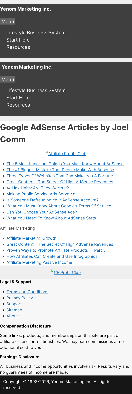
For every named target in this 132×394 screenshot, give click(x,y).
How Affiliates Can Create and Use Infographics (51, 256)
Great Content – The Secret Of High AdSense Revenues (59, 181)
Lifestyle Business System (36, 32)
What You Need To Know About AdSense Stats (51, 218)
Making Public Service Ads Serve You (42, 193)
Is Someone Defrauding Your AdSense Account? (52, 200)
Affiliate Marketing (17, 228)
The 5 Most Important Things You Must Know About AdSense (65, 163)
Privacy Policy (19, 297)
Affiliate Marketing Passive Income (39, 262)
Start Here (18, 40)
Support (14, 303)
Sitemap (14, 310)
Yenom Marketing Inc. (25, 9)
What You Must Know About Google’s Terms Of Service (58, 206)
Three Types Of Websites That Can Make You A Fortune (59, 175)
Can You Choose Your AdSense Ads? (41, 212)
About (12, 315)
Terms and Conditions (27, 291)
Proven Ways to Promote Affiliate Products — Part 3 (56, 250)
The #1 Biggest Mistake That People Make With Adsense (60, 169)
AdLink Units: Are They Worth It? (37, 187)
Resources (18, 47)
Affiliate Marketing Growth (31, 238)
